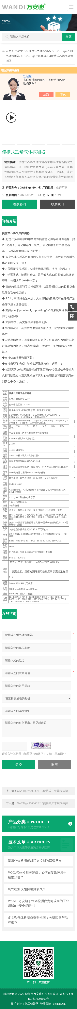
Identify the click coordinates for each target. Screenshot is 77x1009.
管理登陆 (45, 1003)
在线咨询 (19, 204)
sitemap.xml (59, 1003)
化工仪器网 (31, 1003)
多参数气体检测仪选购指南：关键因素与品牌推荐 (38, 920)
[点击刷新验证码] (41, 745)
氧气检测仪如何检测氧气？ (27, 889)
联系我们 (57, 204)
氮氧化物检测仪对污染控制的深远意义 (35, 860)
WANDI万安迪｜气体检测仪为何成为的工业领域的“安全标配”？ (38, 903)
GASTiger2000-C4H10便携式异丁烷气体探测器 (45, 803)
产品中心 (20, 51)
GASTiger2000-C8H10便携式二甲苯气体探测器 (45, 790)
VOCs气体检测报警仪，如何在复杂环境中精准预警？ (37, 875)
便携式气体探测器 (40, 51)
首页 (8, 51)
